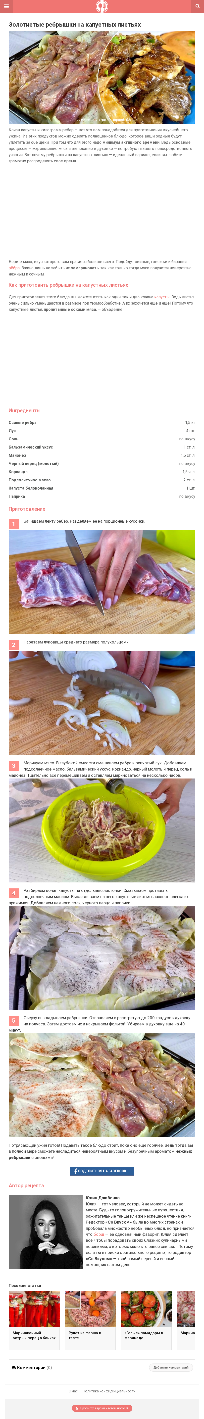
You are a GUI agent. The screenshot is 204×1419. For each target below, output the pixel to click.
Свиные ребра (23, 422)
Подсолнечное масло (30, 480)
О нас (73, 1391)
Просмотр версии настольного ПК (104, 1408)
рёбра (14, 268)
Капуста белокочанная (31, 488)
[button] (6, 6)
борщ (99, 1234)
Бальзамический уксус (31, 447)
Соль (13, 439)
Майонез (17, 455)
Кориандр (18, 471)
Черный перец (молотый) (34, 463)
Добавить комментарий (171, 1367)
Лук (12, 430)
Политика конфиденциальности (109, 1391)
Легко (101, 120)
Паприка (17, 496)
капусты (162, 297)
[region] (102, 211)
